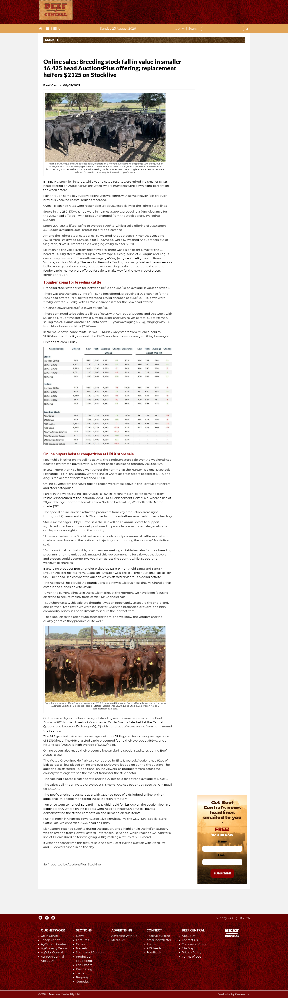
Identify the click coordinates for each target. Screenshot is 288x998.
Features (82, 940)
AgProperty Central (54, 948)
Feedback (153, 952)
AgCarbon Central (54, 944)
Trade (80, 973)
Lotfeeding (84, 960)
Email (222, 855)
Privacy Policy (191, 952)
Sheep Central (51, 940)
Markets (82, 948)
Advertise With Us (124, 935)
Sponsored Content (90, 952)
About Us (47, 960)
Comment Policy (194, 944)
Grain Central (50, 935)
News (80, 935)
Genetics (82, 981)
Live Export (84, 965)
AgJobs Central (52, 952)
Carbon (81, 944)
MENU (55, 28)
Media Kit (118, 940)
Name (222, 841)
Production (84, 956)
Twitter (151, 944)
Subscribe (222, 873)
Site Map (188, 948)
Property (82, 977)
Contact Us (190, 940)
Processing (84, 969)
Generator (242, 994)
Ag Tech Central (52, 956)
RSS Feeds (154, 948)
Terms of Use (191, 956)
